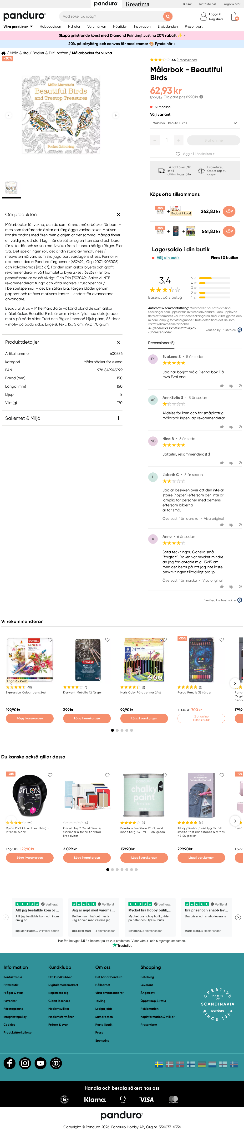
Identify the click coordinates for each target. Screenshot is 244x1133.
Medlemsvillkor (58, 1008)
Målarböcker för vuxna (92, 53)
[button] (18, 26)
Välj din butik (168, 258)
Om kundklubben (60, 977)
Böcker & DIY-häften (50, 53)
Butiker (187, 4)
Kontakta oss (207, 4)
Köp (229, 211)
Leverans (147, 985)
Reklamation (149, 1008)
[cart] (234, 16)
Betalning (147, 977)
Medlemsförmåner (61, 1017)
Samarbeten (104, 1017)
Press (99, 1032)
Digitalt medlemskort (63, 985)
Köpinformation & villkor (158, 1017)
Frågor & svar (231, 4)
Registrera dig (58, 992)
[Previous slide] (9, 116)
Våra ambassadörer (109, 992)
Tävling (100, 1001)
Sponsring (102, 1040)
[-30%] (160, 215)
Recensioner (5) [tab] (161, 343)
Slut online (213, 140)
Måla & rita (19, 53)
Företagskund (13, 1008)
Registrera (216, 19)
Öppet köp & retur (153, 1001)
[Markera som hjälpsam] (222, 385)
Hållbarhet (102, 985)
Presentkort (149, 1024)
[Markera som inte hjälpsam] (231, 385)
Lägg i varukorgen (30, 718)
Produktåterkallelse (17, 1032)
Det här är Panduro (108, 977)
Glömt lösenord (59, 1001)
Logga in (215, 14)
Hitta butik (11, 985)
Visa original (214, 518)
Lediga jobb (103, 1008)
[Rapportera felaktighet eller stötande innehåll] (240, 385)
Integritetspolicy (15, 1017)
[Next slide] (116, 116)
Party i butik (103, 1024)
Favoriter (10, 1001)
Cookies (9, 1024)
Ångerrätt (148, 992)
